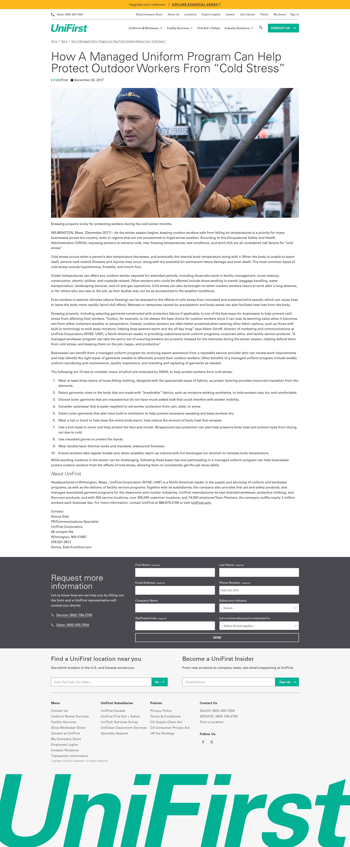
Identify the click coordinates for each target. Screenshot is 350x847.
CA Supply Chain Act (166, 722)
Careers (230, 14)
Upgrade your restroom (147, 4)
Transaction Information (69, 756)
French (264, 14)
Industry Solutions (237, 28)
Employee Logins (64, 744)
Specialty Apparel (114, 733)
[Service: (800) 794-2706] (52, 615)
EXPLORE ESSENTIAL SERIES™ (196, 4)
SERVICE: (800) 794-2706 (219, 716)
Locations (190, 14)
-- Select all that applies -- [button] (238, 626)
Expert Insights (211, 14)
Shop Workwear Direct (68, 727)
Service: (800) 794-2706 (74, 615)
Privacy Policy (161, 711)
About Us (173, 14)
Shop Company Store (149, 14)
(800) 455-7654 (70, 14)
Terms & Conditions (165, 716)
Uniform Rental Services (70, 716)
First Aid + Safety (208, 28)
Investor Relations (65, 750)
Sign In (294, 14)
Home (54, 41)
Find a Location (211, 722)
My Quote (280, 14)
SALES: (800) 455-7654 (217, 711)
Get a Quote (247, 14)
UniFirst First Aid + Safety (120, 716)
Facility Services (178, 28)
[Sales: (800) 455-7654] (52, 625)
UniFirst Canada (113, 711)
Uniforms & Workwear (144, 28)
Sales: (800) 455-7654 (72, 625)
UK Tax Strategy (162, 733)
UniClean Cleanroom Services (124, 727)
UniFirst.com (201, 502)
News (64, 41)
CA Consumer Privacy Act (170, 727)
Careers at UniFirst (65, 733)
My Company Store (66, 739)
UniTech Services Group (119, 722)
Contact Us (281, 28)
